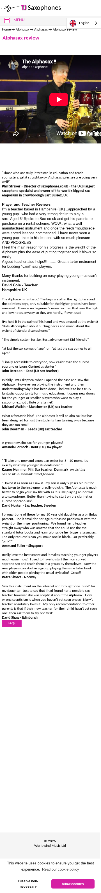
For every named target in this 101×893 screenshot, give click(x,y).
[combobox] (83, 23)
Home (6, 29)
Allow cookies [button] (73, 884)
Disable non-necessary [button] (28, 884)
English (84, 23)
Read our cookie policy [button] (60, 869)
